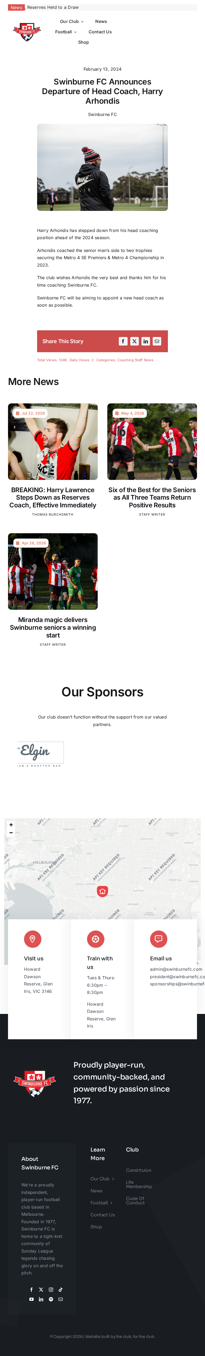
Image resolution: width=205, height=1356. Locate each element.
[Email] (157, 341)
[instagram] (51, 1289)
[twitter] (41, 1289)
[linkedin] (41, 1299)
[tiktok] (60, 1289)
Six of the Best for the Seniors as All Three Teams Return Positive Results (152, 497)
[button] (102, 891)
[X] (134, 341)
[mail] (60, 1299)
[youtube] (31, 1299)
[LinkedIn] (145, 341)
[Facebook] (123, 341)
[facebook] (31, 1289)
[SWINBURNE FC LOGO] (27, 21)
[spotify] (51, 1299)
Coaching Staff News (135, 360)
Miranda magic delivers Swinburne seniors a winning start (53, 627)
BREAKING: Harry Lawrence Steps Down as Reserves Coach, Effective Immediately (52, 497)
